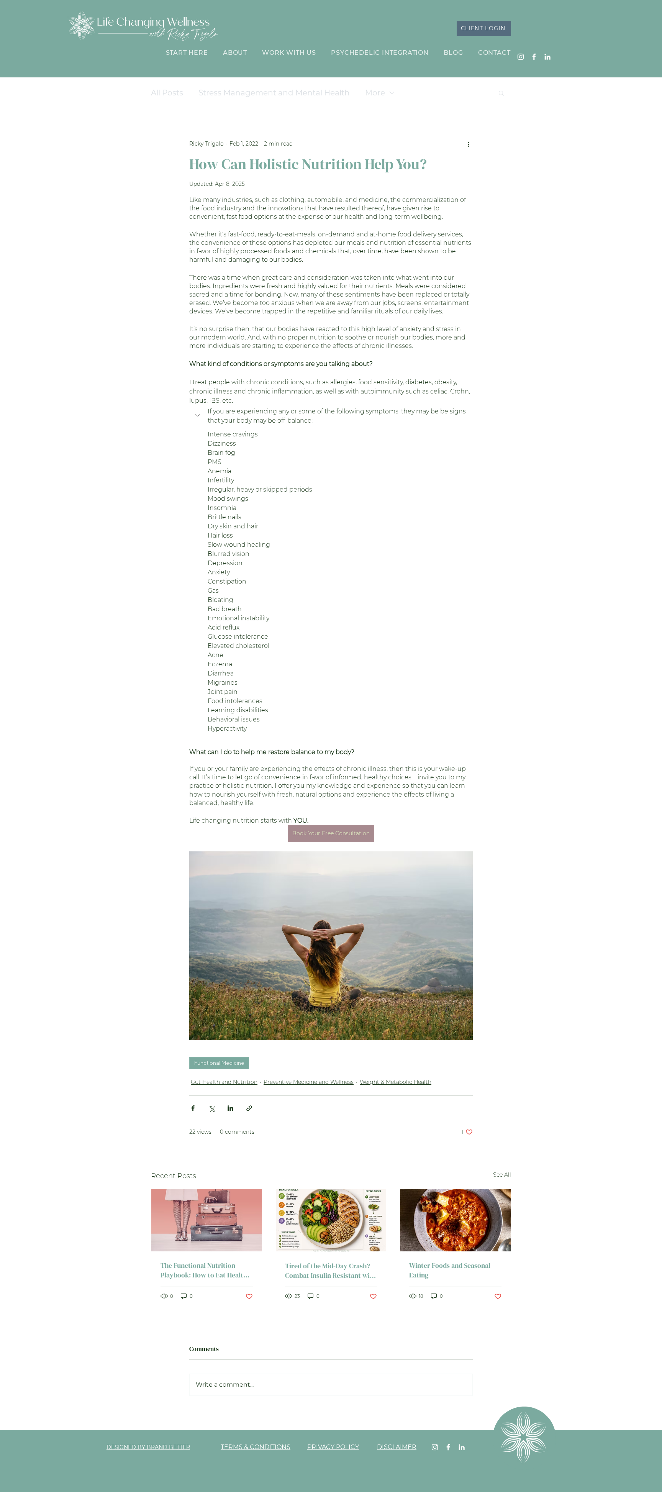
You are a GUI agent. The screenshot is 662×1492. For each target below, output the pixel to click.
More (375, 92)
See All (502, 1174)
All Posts (167, 92)
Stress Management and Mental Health (274, 92)
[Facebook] (534, 56)
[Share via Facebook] (193, 1108)
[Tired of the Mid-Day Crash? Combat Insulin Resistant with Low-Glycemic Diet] (331, 1220)
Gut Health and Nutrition (224, 1082)
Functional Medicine (219, 1063)
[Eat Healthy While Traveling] (206, 1220)
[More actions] (468, 143)
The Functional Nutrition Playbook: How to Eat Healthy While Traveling (206, 1270)
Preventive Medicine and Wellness (309, 1082)
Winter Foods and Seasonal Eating (449, 1270)
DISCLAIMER (396, 1447)
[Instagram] (520, 56)
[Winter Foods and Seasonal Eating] (455, 1220)
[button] (501, 93)
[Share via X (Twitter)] (211, 1108)
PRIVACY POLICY (333, 1447)
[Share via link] (249, 1108)
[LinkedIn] (547, 56)
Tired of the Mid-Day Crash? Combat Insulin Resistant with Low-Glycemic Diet (330, 1270)
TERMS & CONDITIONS (255, 1447)
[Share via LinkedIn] (230, 1108)
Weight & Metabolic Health (395, 1082)
